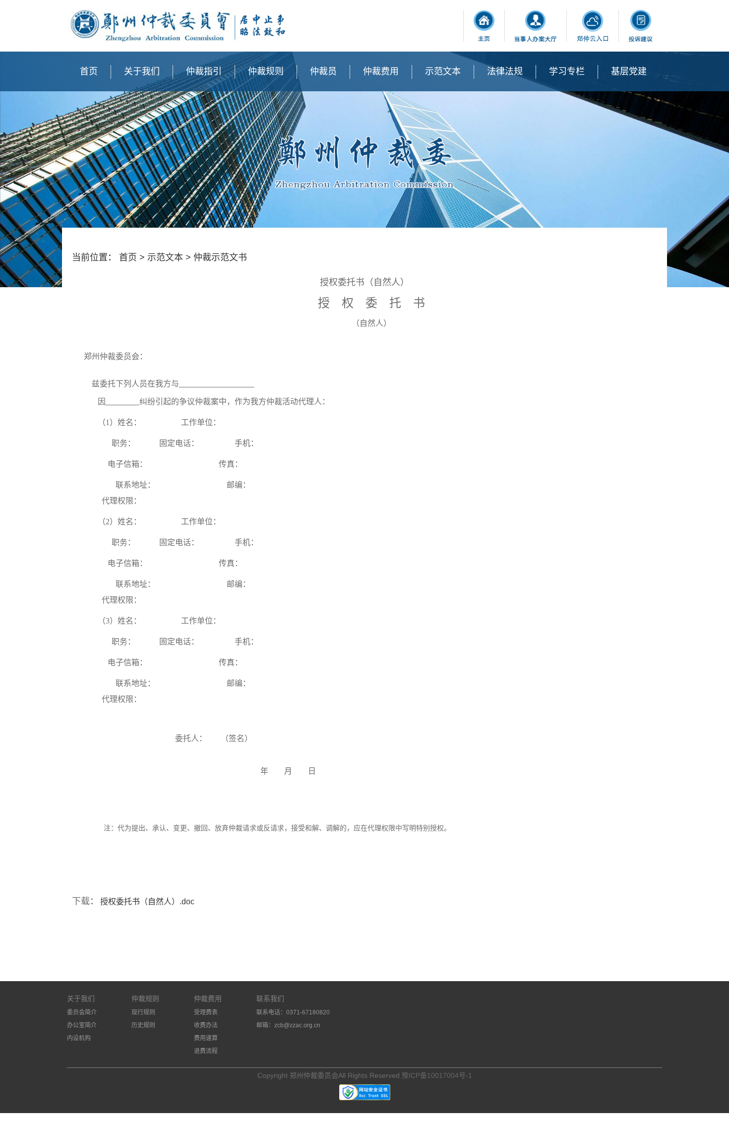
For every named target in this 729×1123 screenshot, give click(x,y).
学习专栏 (567, 71)
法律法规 (505, 71)
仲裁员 (323, 71)
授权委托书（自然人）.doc (147, 901)
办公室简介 (82, 1025)
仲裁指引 (204, 71)
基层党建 (629, 71)
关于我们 (142, 71)
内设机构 (79, 1038)
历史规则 (143, 1025)
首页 (89, 71)
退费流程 (206, 1051)
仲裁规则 (266, 71)
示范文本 (443, 71)
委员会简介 (82, 1012)
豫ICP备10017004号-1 (437, 1075)
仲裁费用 (381, 71)
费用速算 (206, 1038)
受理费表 (206, 1012)
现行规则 (143, 1012)
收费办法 (206, 1025)
